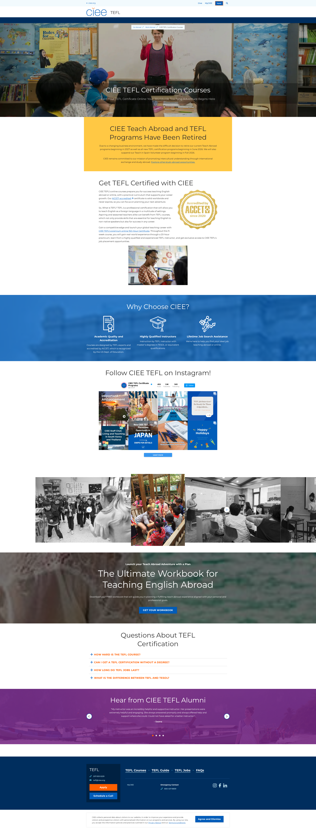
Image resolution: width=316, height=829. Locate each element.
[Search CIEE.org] (227, 3)
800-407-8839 (170, 789)
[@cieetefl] (123, 385)
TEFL (94, 769)
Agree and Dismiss (209, 819)
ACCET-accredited (121, 198)
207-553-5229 (98, 776)
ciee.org (92, 3)
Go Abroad (137, 27)
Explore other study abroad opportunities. (173, 162)
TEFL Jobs (182, 770)
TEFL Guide (160, 770)
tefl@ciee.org (99, 780)
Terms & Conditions (177, 823)
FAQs (200, 770)
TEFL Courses (135, 770)
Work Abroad (150, 27)
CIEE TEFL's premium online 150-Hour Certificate (124, 231)
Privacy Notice (154, 823)
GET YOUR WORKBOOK (158, 610)
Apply (219, 3)
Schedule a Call (103, 795)
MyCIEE (208, 3)
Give (200, 3)
